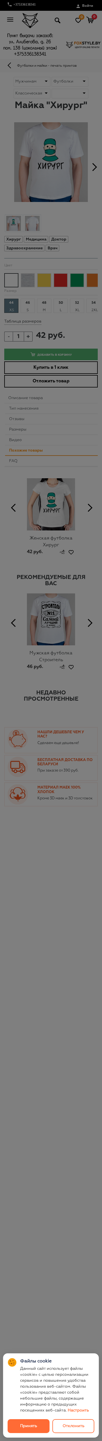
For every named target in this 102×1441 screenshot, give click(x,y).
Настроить (78, 1410)
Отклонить (73, 1426)
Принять (28, 1426)
